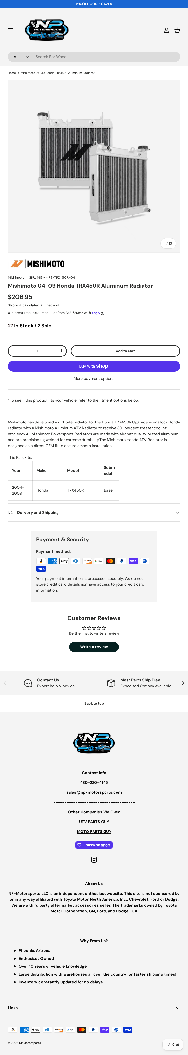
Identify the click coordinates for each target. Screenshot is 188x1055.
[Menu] (10, 30)
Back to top (94, 703)
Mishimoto (16, 277)
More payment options (94, 378)
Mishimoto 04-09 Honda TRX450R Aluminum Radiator (58, 73)
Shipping (15, 305)
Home (12, 73)
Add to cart (125, 351)
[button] (177, 30)
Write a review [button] (94, 646)
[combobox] (94, 57)
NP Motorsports (30, 1043)
